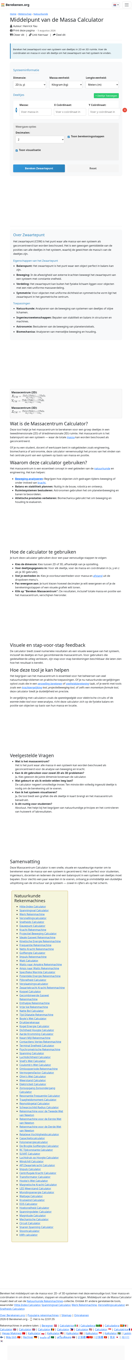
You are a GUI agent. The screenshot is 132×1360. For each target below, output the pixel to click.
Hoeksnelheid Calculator (34, 1208)
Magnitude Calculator (32, 1215)
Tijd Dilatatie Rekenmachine (36, 1014)
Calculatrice (121, 1329)
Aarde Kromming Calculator (36, 1034)
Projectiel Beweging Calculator (38, 933)
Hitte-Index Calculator (32, 906)
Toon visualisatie (30, 150)
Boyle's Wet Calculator (33, 1018)
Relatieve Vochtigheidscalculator (39, 1134)
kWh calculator (28, 1235)
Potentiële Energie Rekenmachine (40, 976)
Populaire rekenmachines (43, 1315)
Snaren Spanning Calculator (36, 1227)
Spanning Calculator (31, 1053)
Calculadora (87, 1325)
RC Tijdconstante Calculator (36, 1150)
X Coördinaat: (63, 105)
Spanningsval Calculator (34, 910)
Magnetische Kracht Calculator (38, 1184)
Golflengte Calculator (32, 953)
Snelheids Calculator (31, 922)
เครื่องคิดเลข (64, 1337)
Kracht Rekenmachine (32, 929)
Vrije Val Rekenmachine (33, 1007)
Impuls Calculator (30, 1169)
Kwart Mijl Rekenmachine (34, 1038)
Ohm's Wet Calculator (32, 1076)
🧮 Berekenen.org (15, 5)
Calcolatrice (67, 1325)
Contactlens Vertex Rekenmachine (40, 1041)
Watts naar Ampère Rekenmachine (40, 964)
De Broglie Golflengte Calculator (39, 1146)
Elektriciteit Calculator (32, 1084)
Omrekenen (81, 1315)
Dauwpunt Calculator (32, 926)
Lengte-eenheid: (96, 77)
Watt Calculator (28, 960)
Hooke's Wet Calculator (33, 1180)
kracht (42, 482)
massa (71, 437)
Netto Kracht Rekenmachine (36, 949)
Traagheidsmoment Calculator (38, 1099)
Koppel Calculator (30, 991)
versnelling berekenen (50, 683)
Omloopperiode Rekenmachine (38, 1068)
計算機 (82, 1337)
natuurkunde (102, 468)
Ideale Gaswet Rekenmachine (37, 937)
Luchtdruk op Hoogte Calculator (39, 1157)
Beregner (47, 1325)
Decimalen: (23, 132)
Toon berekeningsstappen (87, 136)
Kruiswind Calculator (32, 1200)
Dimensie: (19, 77)
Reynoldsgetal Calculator (34, 1103)
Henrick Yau (30, 26)
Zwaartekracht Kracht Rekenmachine (42, 987)
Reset (93, 168)
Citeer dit (18, 35)
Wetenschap (25, 13)
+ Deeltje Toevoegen (106, 95)
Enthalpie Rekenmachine (34, 1003)
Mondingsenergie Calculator (36, 1192)
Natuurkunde (40, 13)
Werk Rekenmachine (32, 914)
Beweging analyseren (29, 479)
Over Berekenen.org (12, 1315)
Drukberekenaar (29, 1022)
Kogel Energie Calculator (34, 1026)
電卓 (112, 1337)
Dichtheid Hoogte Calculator (36, 1030)
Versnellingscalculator (33, 918)
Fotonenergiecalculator (33, 1142)
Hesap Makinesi (11, 1333)
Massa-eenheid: (59, 77)
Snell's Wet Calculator (32, 1061)
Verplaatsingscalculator (33, 984)
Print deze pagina (24, 30)
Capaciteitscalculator (32, 1138)
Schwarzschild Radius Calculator (39, 1107)
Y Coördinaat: (97, 105)
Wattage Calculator (31, 1196)
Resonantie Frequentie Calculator (39, 1096)
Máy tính (11, 1337)
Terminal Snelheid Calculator (36, 1045)
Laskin (127, 1333)
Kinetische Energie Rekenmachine (40, 941)
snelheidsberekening (77, 683)
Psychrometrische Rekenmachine (39, 1049)
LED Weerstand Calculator (35, 1188)
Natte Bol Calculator (31, 1011)
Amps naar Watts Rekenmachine (39, 968)
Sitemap (66, 1315)
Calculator (6, 1329)
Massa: (23, 105)
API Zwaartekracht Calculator (37, 1165)
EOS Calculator (28, 1204)
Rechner (28, 1337)
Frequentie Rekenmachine (35, 945)
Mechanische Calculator (34, 1219)
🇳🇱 (115, 4)
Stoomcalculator (29, 1231)
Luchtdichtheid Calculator (35, 1057)
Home (13, 13)
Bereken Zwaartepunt (39, 168)
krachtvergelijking (32, 687)
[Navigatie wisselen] (126, 5)
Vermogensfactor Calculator (36, 1072)
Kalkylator (111, 1333)
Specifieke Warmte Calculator (37, 972)
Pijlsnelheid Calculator (32, 980)
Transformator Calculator (35, 1177)
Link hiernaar (40, 35)
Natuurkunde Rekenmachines (45, 1301)
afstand (98, 576)
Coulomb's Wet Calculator (35, 1065)
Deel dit (61, 35)
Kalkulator (34, 1333)
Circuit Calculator (29, 1223)
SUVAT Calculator (29, 1153)
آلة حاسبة (45, 1337)
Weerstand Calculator (32, 1080)
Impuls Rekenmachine (33, 956)
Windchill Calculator (31, 1161)
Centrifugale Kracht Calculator (37, 1173)
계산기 (125, 1337)
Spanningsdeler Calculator (35, 1211)
